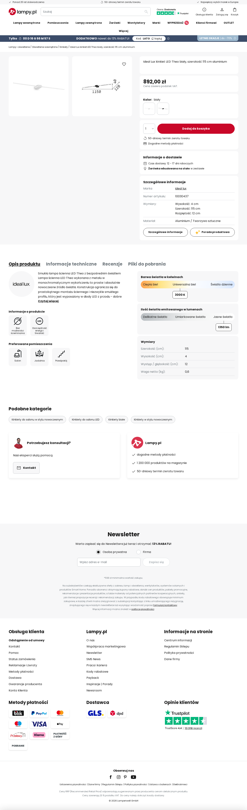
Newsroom (94, 690)
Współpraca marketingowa (105, 646)
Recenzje (112, 264)
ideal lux (180, 188)
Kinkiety (64, 47)
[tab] (24, 264)
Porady (108, 684)
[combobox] (95, 11)
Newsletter (94, 653)
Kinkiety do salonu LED (85, 419)
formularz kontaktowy (165, 605)
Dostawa (15, 678)
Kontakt (14, 646)
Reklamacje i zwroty (23, 665)
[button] (124, 64)
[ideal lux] (21, 284)
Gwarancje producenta (25, 684)
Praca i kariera (96, 665)
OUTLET (229, 23)
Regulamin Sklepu (176, 646)
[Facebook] (113, 777)
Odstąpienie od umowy (26, 640)
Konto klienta (18, 690)
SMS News (93, 659)
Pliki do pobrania (147, 264)
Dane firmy (172, 659)
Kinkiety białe (116, 419)
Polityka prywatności (179, 653)
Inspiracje (93, 684)
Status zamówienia (22, 659)
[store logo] (22, 11)
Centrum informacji (178, 640)
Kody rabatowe (97, 672)
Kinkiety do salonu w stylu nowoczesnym (37, 419)
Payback (92, 678)
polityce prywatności (142, 609)
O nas (90, 640)
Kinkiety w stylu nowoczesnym (153, 419)
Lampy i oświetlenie (19, 47)
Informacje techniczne (71, 264)
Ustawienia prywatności (73, 784)
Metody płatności (21, 672)
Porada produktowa (215, 232)
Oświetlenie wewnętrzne (45, 47)
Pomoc (14, 653)
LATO (149, 38)
